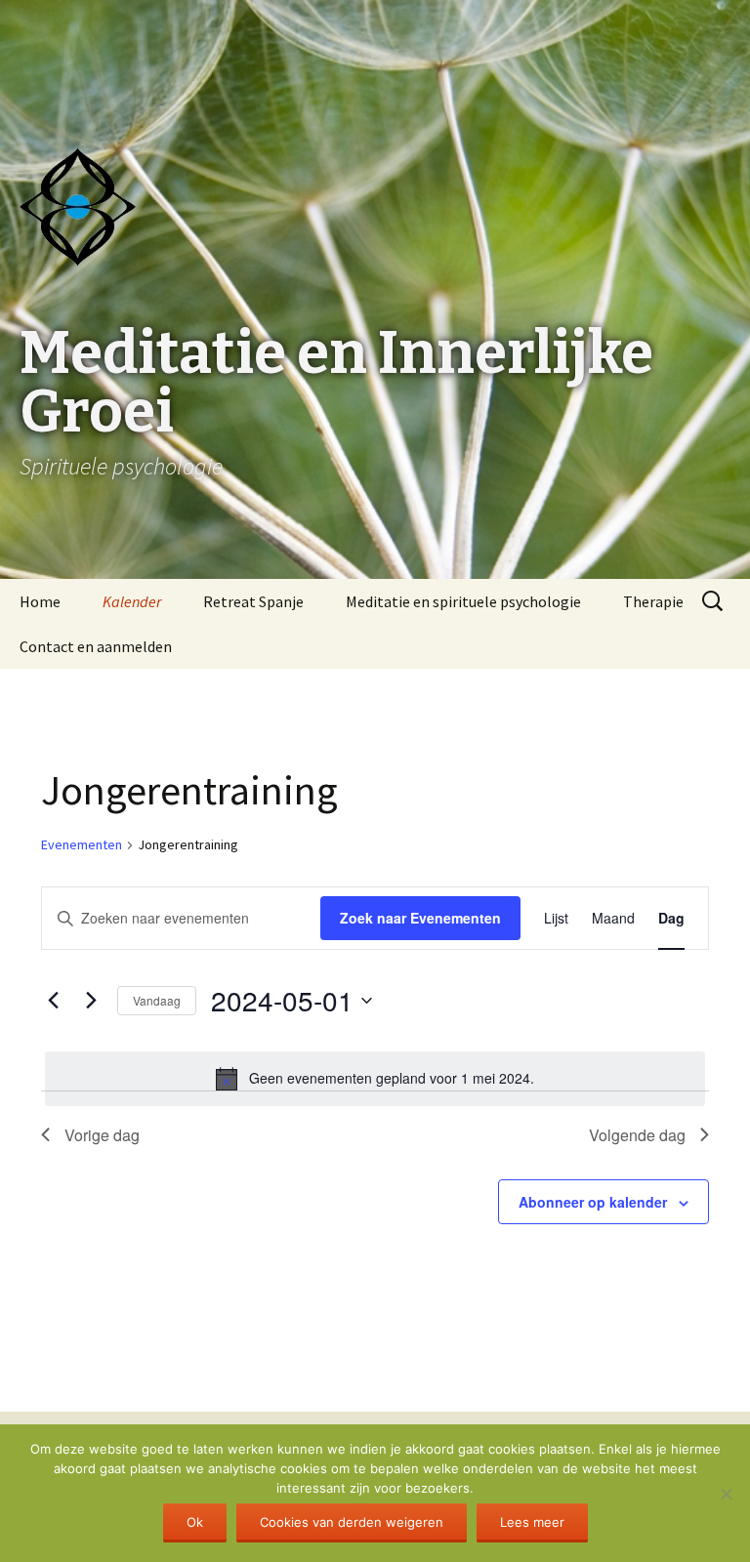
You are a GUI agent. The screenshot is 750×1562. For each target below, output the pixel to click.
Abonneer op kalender (593, 1202)
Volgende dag (637, 1135)
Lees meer (532, 1522)
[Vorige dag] (52, 1000)
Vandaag (157, 1000)
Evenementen (81, 844)
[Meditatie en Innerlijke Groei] (375, 49)
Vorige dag (102, 1135)
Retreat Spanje (253, 601)
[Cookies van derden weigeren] (725, 1493)
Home (40, 601)
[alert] (375, 1078)
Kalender (132, 601)
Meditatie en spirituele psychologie (463, 601)
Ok (195, 1522)
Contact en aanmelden (96, 646)
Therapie (653, 601)
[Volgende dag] (91, 1000)
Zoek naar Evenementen (420, 917)
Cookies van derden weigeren (351, 1522)
